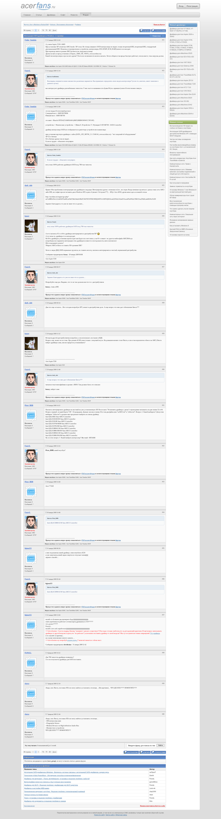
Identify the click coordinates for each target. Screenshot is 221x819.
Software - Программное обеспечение (61, 24)
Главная (27, 15)
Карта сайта (110, 815)
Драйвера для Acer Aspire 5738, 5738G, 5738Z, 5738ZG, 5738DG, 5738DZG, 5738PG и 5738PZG (181, 48)
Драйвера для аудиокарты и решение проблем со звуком (45, 801)
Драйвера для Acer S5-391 (179, 101)
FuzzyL (27, 71)
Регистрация (192, 6)
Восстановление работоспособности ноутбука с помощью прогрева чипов (181, 203)
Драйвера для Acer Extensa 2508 (182, 66)
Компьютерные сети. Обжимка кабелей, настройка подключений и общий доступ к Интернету (182, 172)
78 (43, 30)
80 (50, 30)
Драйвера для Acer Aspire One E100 (183, 94)
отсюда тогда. (72, 640)
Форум (86, 15)
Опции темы (157, 36)
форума (118, 98)
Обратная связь (121, 815)
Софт (63, 15)
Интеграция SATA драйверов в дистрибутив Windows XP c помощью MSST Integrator (183, 134)
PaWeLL (28, 653)
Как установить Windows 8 (179, 226)
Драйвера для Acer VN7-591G (180, 62)
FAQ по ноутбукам (88, 98)
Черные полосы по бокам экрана (36, 795)
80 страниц (27, 30)
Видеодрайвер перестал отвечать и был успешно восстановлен (47, 782)
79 (46, 30)
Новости (74, 15)
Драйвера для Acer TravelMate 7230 (183, 84)
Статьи (39, 15)
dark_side (28, 185)
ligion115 (28, 548)
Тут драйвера (155, 633)
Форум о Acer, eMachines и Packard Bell (36, 24)
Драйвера (51, 15)
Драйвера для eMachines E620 (181, 98)
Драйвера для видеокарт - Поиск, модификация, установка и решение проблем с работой (57, 779)
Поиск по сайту (99, 815)
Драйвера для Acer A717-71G (180, 87)
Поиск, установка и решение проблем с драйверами (43, 798)
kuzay (27, 216)
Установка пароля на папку (180, 235)
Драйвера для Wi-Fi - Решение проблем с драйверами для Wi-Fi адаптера (51, 785)
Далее (54, 30)
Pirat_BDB (29, 405)
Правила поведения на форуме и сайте (152, 806)
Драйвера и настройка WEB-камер (36, 788)
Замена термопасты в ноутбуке (181, 186)
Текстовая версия (29, 806)
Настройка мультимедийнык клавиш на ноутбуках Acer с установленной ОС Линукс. (183, 147)
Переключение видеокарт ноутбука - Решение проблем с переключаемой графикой (54, 791)
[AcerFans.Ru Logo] (38, 6)
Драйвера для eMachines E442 (181, 105)
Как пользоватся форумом (179, 183)
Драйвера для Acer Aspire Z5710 (181, 80)
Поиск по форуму (159, 24)
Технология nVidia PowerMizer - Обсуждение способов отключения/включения (52, 775)
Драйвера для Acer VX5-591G (180, 91)
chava (27, 684)
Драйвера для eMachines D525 (181, 53)
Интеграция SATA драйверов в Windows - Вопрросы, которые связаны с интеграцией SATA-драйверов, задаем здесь (66, 772)
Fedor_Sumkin (30, 40)
